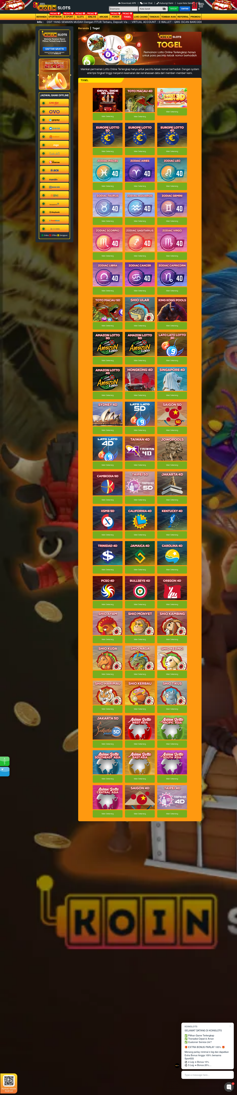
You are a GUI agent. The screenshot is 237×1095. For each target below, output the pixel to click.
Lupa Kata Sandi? (186, 3)
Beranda (41, 17)
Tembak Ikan (168, 17)
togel (127, 17)
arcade (103, 17)
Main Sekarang (108, 116)
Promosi (196, 17)
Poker (115, 17)
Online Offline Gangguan (55, 235)
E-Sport (68, 17)
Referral (183, 17)
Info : (40, 22)
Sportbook (55, 17)
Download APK (129, 3)
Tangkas (154, 17)
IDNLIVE (92, 17)
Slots (80, 17)
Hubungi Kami (166, 3)
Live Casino (141, 17)
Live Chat (148, 3)
